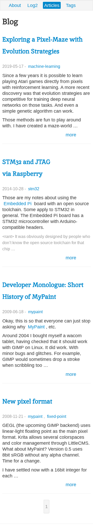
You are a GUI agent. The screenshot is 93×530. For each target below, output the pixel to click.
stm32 (33, 188)
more (71, 134)
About (15, 5)
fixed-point (56, 416)
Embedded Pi (18, 203)
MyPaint (36, 326)
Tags (71, 5)
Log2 (32, 5)
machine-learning (44, 66)
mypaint (35, 311)
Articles (51, 5)
